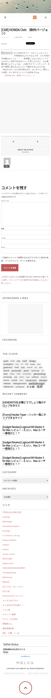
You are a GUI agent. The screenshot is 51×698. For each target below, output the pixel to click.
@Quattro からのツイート (14, 649)
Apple (5, 361)
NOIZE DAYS (7, 558)
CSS (18, 361)
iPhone (6, 370)
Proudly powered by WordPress (14, 673)
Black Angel (7, 521)
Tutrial (14, 380)
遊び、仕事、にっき (11, 633)
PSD (15, 377)
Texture (6, 380)
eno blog (6, 531)
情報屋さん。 (8, 623)
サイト (3, 247)
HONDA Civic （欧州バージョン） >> (20, 75)
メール (3, 238)
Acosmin (45, 673)
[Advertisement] (25, 108)
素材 (40, 386)
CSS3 (24, 361)
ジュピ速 (6, 610)
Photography (27, 374)
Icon (23, 367)
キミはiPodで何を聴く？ (12, 605)
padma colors (8, 563)
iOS (36, 367)
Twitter (21, 380)
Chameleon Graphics (10, 526)
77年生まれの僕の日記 (11, 512)
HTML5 (17, 367)
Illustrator (29, 367)
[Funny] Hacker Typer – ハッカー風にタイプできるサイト (24, 416)
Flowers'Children (9, 540)
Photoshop (40, 373)
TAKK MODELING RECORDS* (14, 568)
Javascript (16, 370)
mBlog (25, 663)
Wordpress (20, 387)
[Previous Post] (13, 141)
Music (19, 374)
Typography (31, 380)
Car (30, 37)
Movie (12, 374)
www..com (25, 656)
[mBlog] (25, 7)
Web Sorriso (7, 577)
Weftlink (5, 582)
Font (26, 364)
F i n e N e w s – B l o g (10, 535)
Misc (5, 373)
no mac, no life (8, 554)
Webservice (8, 386)
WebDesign (37, 383)
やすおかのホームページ (12, 596)
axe (5, 435)
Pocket (4, 44)
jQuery (26, 370)
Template (43, 377)
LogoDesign (35, 371)
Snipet (27, 377)
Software (35, 377)
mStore (5, 549)
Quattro (18, 37)
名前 (2, 228)
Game (38, 364)
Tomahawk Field (9, 572)
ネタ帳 (31, 386)
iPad (40, 367)
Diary (17, 364)
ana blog (6, 517)
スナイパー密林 (9, 614)
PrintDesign (7, 377)
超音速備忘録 (8, 628)
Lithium (5, 545)
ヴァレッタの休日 (10, 619)
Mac (43, 370)
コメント (5, 201)
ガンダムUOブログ (10, 600)
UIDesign (43, 380)
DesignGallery (8, 364)
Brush (12, 361)
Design (32, 361)
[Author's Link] (7, 166)
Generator (7, 367)
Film (22, 364)
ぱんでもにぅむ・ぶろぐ (12, 586)
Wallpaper (7, 383)
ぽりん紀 (6, 591)
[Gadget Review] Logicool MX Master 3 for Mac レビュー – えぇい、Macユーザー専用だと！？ (23, 430)
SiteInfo (21, 377)
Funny (32, 364)
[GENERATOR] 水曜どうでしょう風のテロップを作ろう (24, 403)
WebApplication (19, 383)
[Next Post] (38, 141)
